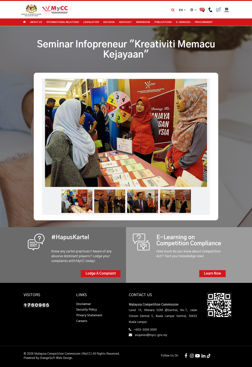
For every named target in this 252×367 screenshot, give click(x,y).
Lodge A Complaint (100, 273)
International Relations (62, 22)
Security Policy (86, 309)
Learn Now (212, 273)
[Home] (73, 9)
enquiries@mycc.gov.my (151, 335)
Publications (163, 22)
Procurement (204, 22)
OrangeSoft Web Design (56, 357)
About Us (36, 22)
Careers (81, 321)
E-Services (183, 22)
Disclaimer (83, 304)
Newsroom (143, 22)
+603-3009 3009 (145, 329)
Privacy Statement (89, 315)
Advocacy (125, 22)
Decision (109, 22)
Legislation (91, 22)
